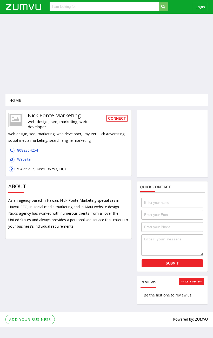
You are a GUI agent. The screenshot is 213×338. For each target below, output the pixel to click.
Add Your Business (30, 319)
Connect (117, 118)
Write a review (191, 281)
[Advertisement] (106, 54)
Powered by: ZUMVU (190, 319)
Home (15, 100)
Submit (172, 263)
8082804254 (27, 150)
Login (200, 6)
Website (24, 159)
